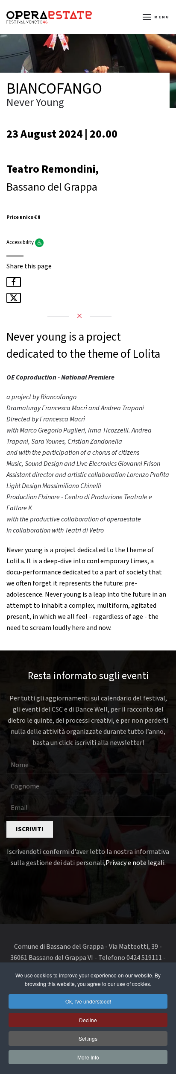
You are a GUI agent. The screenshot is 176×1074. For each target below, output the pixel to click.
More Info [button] (88, 1057)
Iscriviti (30, 829)
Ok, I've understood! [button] (88, 1001)
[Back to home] (49, 17)
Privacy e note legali (135, 863)
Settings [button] (88, 1038)
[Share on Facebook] (13, 282)
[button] (156, 17)
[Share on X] (13, 298)
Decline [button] (88, 1020)
